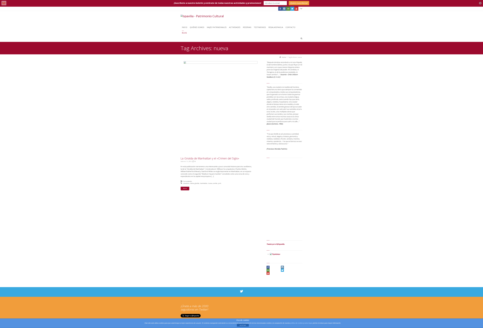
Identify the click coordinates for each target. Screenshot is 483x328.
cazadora (186, 183)
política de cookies (296, 323)
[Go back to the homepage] (202, 16)
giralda (197, 183)
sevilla (215, 183)
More (185, 188)
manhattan (203, 183)
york (219, 183)
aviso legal (308, 323)
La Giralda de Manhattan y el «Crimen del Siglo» (210, 158)
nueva (210, 183)
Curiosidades (187, 181)
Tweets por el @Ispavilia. (276, 244)
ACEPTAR (243, 325)
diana (192, 183)
